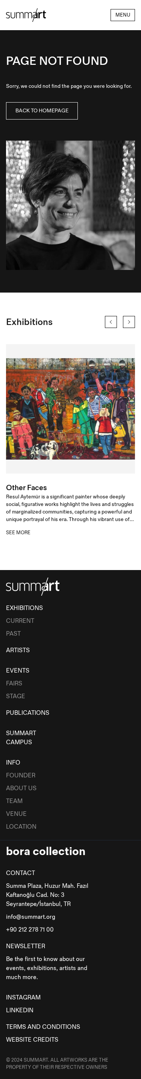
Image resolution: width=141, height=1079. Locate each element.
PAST (13, 634)
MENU (122, 15)
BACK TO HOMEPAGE (41, 110)
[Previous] (111, 322)
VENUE (16, 814)
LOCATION (21, 827)
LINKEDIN (19, 1010)
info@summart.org (30, 917)
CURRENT (20, 621)
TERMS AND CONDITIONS (43, 1027)
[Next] (129, 322)
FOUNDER (20, 775)
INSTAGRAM (23, 997)
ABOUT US (21, 788)
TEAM (14, 801)
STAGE (15, 696)
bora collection (45, 851)
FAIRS (14, 683)
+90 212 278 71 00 (30, 929)
